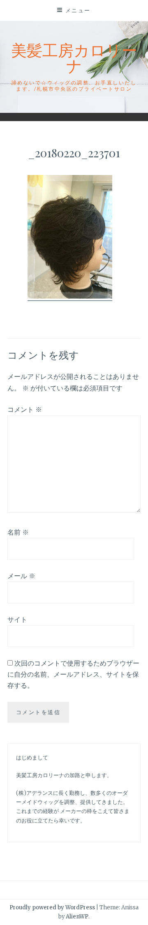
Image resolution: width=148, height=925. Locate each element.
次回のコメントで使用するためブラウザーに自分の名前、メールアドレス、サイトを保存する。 (73, 674)
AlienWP (77, 916)
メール (21, 576)
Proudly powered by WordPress (52, 907)
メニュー (78, 10)
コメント (24, 409)
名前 (18, 532)
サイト (17, 619)
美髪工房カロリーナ (74, 57)
